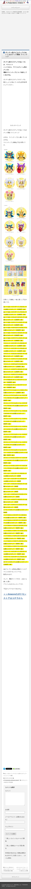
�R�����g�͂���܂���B (11, 780)
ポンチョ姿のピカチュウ (20, 773)
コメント (8, 790)
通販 (12, 775)
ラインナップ (6, 775)
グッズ (12, 773)
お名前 (7, 809)
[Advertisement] (15, 30)
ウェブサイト (9, 826)
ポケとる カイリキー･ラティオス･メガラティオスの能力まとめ (22, 869)
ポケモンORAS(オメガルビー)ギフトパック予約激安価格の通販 (8, 869)
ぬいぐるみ (7, 773)
